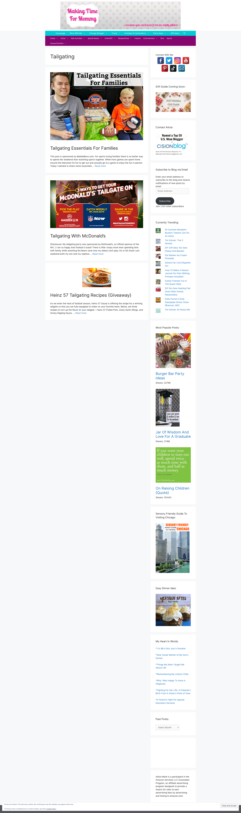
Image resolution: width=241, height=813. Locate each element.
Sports (169, 38)
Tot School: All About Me (177, 309)
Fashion (138, 38)
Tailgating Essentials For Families (84, 148)
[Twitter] (169, 60)
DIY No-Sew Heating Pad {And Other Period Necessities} (177, 291)
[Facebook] (160, 60)
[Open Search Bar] (184, 33)
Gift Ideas (175, 33)
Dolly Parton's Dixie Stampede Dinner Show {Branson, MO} (177, 302)
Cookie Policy (51, 809)
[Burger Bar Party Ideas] (173, 351)
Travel (114, 33)
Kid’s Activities (76, 38)
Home (63, 38)
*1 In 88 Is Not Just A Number (171, 648)
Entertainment (149, 38)
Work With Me (76, 33)
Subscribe (165, 201)
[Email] (181, 68)
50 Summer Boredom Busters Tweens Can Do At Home (177, 232)
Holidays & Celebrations (135, 33)
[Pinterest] (164, 68)
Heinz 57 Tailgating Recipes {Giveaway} (90, 295)
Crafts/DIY (109, 38)
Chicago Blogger (96, 33)
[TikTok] (173, 68)
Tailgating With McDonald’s (78, 235)
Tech (162, 38)
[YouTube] (185, 60)
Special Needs (93, 38)
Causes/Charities (57, 43)
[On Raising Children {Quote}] (173, 465)
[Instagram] (177, 60)
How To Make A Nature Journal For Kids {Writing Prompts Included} (177, 273)
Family (52, 38)
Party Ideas (158, 33)
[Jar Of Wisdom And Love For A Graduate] (173, 408)
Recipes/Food (123, 38)
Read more (100, 166)
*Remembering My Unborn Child (172, 674)
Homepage (60, 33)
